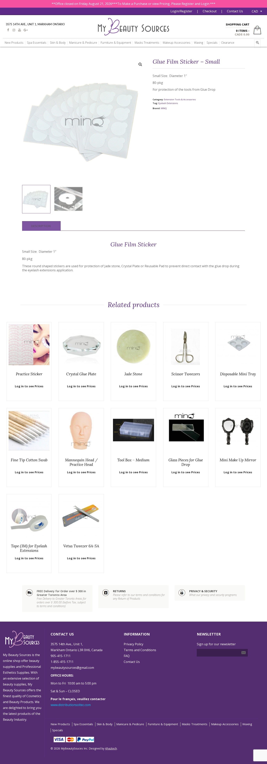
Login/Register (181, 11)
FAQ (127, 656)
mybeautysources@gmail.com (72, 667)
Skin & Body (105, 724)
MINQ (164, 108)
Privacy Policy (133, 644)
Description (41, 226)
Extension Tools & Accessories (180, 99)
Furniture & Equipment (163, 724)
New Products (60, 724)
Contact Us (235, 11)
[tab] (41, 226)
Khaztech (111, 748)
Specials (57, 730)
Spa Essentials (83, 724)
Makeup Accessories (225, 724)
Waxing (247, 724)
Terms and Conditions (140, 650)
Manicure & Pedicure (130, 724)
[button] (140, 64)
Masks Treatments (194, 724)
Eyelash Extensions (168, 103)
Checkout (210, 11)
